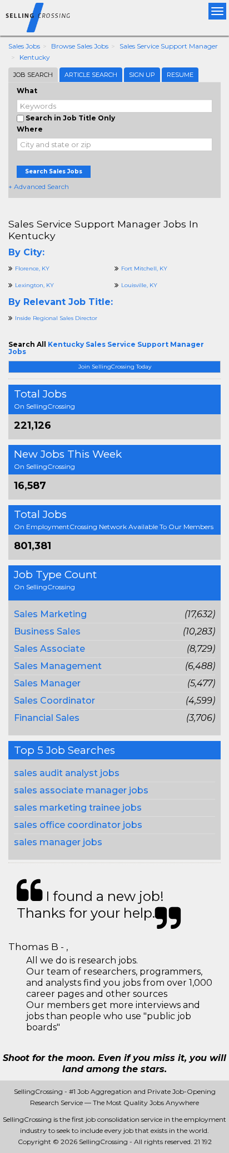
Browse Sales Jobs (79, 46)
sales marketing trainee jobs (78, 807)
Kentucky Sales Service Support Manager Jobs (106, 348)
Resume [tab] (180, 75)
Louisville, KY (139, 285)
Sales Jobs (24, 46)
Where (30, 129)
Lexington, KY (34, 285)
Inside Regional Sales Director (56, 318)
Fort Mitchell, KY (144, 268)
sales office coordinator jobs (78, 825)
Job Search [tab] (33, 75)
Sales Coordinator (54, 700)
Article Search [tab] (90, 75)
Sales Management (58, 666)
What (27, 90)
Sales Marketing (50, 614)
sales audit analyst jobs (67, 773)
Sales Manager (47, 683)
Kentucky (34, 57)
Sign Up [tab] (142, 75)
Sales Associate (49, 648)
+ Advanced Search (38, 186)
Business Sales (47, 631)
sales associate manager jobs (81, 790)
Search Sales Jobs (53, 171)
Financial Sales (46, 718)
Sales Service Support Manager (169, 46)
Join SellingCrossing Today (114, 366)
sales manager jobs (58, 842)
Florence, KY (32, 268)
